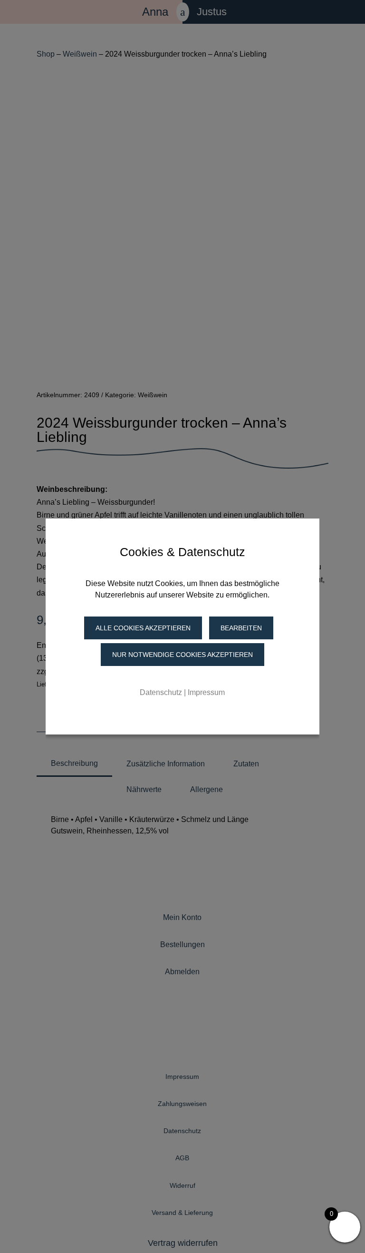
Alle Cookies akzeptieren (143, 628)
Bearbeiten (241, 628)
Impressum (206, 692)
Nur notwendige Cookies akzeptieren (182, 654)
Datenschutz (161, 692)
